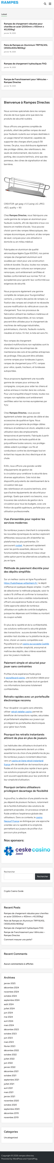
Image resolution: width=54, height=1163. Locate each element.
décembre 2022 (11, 1050)
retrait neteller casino (21, 711)
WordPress (18, 1159)
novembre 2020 (11, 1100)
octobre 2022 (10, 1054)
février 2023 (9, 1046)
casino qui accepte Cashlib (36, 643)
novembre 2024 (11, 992)
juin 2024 (8, 1012)
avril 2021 (8, 1088)
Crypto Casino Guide (13, 891)
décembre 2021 (11, 1071)
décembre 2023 (11, 1029)
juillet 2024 (9, 1008)
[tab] (4, 14)
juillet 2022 (9, 1059)
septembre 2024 (12, 1000)
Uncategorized (11, 1137)
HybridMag (32, 1159)
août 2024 (9, 1004)
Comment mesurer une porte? (18, 939)
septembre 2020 (12, 1109)
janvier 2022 (9, 1067)
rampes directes (26, 1155)
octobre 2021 (10, 1075)
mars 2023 (9, 1042)
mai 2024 (8, 1017)
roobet (18, 545)
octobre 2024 (10, 996)
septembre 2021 (11, 1079)
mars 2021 (9, 1092)
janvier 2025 (9, 983)
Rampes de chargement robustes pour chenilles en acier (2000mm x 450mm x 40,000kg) (24, 26)
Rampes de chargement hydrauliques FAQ (25, 63)
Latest (4, 14)
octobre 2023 (10, 1033)
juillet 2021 (9, 1084)
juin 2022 (8, 1063)
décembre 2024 (11, 987)
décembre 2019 (11, 1113)
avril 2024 (8, 1021)
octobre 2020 (10, 1105)
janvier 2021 (9, 1096)
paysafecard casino (15, 677)
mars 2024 (9, 1025)
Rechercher (9, 871)
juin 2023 (8, 1038)
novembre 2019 (11, 1117)
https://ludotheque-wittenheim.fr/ (20, 583)
